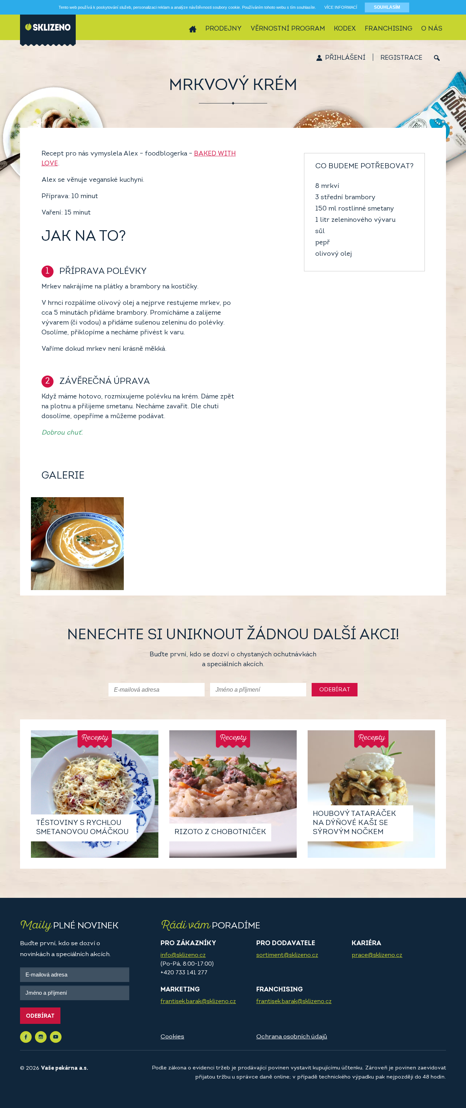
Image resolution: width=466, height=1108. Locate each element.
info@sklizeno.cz (183, 955)
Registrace (401, 58)
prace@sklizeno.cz (377, 955)
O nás (431, 29)
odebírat (334, 690)
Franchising (388, 29)
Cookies (172, 1037)
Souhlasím (387, 7)
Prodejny (223, 29)
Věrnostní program (287, 29)
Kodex (345, 29)
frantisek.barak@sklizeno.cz (198, 1002)
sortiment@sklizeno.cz (287, 955)
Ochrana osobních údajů (291, 1037)
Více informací (340, 7)
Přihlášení (345, 58)
